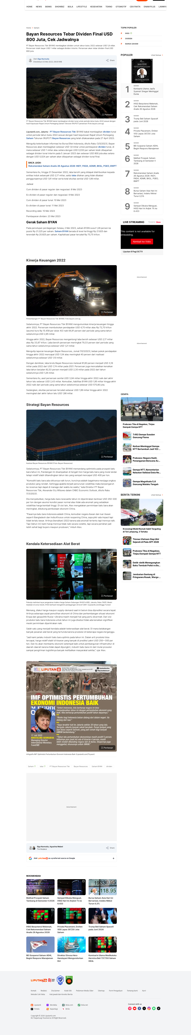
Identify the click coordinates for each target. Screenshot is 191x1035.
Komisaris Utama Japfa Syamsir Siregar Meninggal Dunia (146, 91)
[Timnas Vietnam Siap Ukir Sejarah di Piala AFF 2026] (127, 540)
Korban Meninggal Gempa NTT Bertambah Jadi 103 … (146, 447)
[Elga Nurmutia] (30, 60)
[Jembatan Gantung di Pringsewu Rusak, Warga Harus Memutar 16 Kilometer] (127, 576)
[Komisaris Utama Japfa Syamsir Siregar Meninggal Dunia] (142, 71)
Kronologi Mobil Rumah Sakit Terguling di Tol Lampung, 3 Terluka (142, 530)
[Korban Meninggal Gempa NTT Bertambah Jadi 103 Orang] (127, 447)
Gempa (124, 394)
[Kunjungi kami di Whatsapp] (154, 1008)
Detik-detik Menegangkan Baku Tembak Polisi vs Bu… (146, 564)
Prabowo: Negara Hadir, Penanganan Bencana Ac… (146, 459)
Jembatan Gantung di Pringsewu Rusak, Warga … (147, 576)
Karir (144, 991)
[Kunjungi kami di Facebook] (139, 1008)
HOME (29, 6)
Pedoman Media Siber (84, 991)
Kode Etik (68, 991)
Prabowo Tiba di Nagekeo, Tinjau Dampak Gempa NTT (139, 425)
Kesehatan (96, 6)
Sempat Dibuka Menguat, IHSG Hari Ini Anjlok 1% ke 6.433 (69, 901)
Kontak (33, 991)
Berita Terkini (130, 494)
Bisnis (48, 6)
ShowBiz (59, 6)
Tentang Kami (132, 991)
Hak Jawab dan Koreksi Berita (61, 994)
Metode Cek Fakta (38, 994)
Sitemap (101, 991)
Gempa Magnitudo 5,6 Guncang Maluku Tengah (145, 483)
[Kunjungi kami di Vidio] (129, 1008)
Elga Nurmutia (43, 59)
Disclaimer (55, 991)
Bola (70, 6)
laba (74, 175)
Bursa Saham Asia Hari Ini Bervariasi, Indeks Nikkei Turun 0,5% (101, 901)
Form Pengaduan (115, 991)
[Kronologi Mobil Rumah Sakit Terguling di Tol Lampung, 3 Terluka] (142, 512)
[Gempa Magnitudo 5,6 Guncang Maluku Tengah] (127, 483)
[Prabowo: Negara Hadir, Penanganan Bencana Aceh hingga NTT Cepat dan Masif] (127, 459)
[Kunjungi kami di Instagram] (149, 1008)
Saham (29, 138)
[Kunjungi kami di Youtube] (134, 1008)
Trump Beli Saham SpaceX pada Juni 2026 (101, 928)
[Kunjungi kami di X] (144, 1008)
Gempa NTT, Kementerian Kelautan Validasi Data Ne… (147, 471)
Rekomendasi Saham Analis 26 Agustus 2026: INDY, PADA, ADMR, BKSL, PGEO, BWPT (72, 166)
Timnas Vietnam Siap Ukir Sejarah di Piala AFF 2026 (146, 540)
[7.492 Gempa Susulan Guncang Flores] (127, 436)
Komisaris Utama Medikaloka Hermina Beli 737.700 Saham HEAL (102, 958)
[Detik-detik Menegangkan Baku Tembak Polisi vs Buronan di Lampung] (127, 564)
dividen (107, 131)
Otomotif (121, 6)
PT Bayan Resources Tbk (63, 131)
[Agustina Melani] (34, 848)
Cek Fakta (135, 6)
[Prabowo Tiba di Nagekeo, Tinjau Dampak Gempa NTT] (142, 409)
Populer (127, 54)
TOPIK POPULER (128, 27)
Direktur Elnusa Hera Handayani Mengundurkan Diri (70, 958)
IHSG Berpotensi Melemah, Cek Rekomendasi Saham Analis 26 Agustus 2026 (39, 929)
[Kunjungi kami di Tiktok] (158, 1008)
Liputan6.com (50, 1015)
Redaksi (44, 991)
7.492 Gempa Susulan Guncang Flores (144, 436)
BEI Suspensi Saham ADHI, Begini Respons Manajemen (39, 956)
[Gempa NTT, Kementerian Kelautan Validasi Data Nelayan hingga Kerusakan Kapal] (127, 471)
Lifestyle (81, 6)
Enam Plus (149, 6)
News (39, 6)
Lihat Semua (156, 55)
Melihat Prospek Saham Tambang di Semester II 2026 (40, 899)
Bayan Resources (61, 138)
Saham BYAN (61, 231)
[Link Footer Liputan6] (43, 980)
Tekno (108, 6)
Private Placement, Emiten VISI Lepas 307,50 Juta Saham (70, 929)
